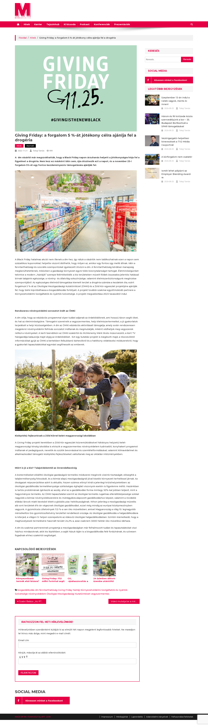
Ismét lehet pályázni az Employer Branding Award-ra (176, 174)
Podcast (85, 24)
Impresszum (107, 717)
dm (37, 590)
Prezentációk (122, 24)
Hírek (27, 24)
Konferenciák (102, 24)
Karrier (38, 24)
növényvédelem (37, 593)
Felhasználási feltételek (182, 717)
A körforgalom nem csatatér (176, 157)
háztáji (76, 590)
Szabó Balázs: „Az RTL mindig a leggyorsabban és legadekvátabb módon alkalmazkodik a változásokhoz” (32, 601)
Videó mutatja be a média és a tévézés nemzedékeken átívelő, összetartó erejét (125, 601)
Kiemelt (30, 146)
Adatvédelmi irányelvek (157, 717)
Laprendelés (137, 717)
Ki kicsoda (70, 24)
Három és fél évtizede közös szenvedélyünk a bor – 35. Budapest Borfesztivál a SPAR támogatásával (177, 121)
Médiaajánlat (122, 717)
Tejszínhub (52, 24)
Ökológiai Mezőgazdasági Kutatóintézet (68, 593)
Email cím (23, 640)
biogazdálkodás (26, 590)
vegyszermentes (100, 593)
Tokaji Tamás (38, 151)
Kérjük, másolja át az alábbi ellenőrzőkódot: (42, 652)
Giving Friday (65, 590)
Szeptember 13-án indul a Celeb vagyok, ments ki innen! (175, 101)
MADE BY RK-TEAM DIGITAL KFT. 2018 (33, 717)
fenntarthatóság (48, 590)
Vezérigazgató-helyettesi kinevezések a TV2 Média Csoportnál (175, 141)
